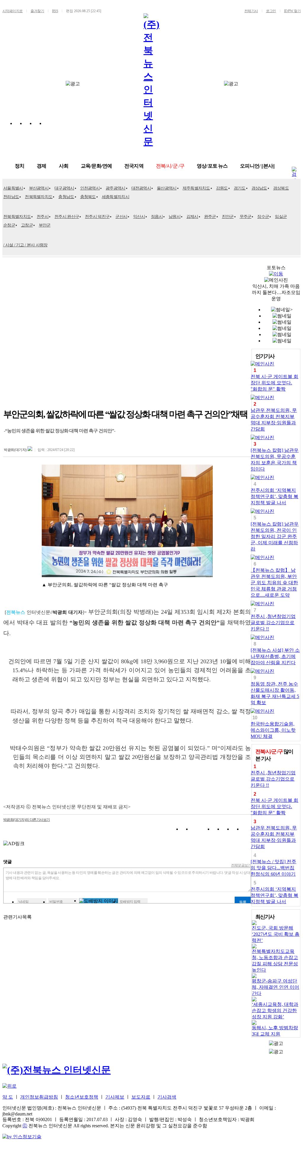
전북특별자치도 (38, 197)
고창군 (27, 225)
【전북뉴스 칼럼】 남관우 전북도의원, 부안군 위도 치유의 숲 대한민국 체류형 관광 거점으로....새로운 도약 (274, 583)
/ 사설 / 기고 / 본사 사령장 (25, 245)
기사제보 (114, 1096)
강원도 (222, 188)
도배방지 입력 (130, 902)
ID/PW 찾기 (292, 11)
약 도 (7, 1096)
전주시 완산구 (66, 216)
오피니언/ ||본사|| (257, 166)
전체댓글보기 (241, 865)
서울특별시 (13, 188)
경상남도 (259, 188)
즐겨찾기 (37, 11)
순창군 (9, 225)
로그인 (271, 11)
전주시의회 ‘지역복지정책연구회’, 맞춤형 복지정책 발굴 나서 (274, 496)
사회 (63, 166)
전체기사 (251, 11)
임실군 (281, 216)
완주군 (210, 216)
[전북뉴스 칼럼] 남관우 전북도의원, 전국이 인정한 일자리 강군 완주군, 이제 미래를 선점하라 (275, 536)
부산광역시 (39, 188)
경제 (41, 166)
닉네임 (23, 902)
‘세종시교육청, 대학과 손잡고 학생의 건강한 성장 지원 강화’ (275, 1010)
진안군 (228, 216)
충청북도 (88, 197)
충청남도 (66, 197)
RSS (55, 11)
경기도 (240, 188)
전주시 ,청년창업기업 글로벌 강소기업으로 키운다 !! (273, 622)
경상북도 (281, 188)
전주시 (43, 216)
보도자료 (140, 1096)
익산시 (139, 216)
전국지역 (134, 166)
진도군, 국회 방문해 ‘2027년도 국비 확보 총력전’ (275, 934)
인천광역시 (90, 188)
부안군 (45, 225)
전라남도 (11, 197)
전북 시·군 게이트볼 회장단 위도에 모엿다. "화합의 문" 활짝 (274, 382)
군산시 (121, 216)
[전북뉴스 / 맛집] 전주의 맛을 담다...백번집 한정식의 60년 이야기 (273, 868)
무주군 (246, 216)
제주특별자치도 (196, 188)
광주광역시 (115, 188)
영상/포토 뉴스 (212, 166)
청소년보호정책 (81, 1096)
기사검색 (166, 1096)
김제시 (192, 216)
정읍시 (157, 216)
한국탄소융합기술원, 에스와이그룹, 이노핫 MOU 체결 (273, 730)
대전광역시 (141, 188)
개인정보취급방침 (39, 1096)
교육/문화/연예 (96, 166)
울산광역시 (167, 188)
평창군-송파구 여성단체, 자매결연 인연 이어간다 (275, 987)
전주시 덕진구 (97, 216)
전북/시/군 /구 (170, 166)
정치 (19, 166)
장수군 (263, 216)
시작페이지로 (12, 11)
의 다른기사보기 (26, 820)
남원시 (174, 216)
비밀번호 (56, 902)
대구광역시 (64, 188)
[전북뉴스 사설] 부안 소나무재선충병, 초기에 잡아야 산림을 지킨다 (275, 656)
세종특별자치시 (115, 197)
